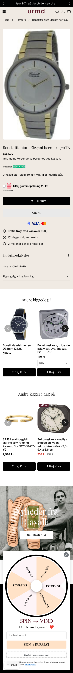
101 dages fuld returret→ (23, 237)
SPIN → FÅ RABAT (36, 644)
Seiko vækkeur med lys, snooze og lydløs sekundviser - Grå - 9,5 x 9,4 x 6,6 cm (53, 444)
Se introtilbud (36, 535)
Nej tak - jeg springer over (36, 654)
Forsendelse (24, 158)
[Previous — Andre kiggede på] (8, 328)
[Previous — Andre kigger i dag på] (8, 422)
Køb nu (36, 213)
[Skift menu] (4, 11)
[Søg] (57, 11)
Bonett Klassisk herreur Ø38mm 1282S (17, 347)
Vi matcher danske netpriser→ (27, 243)
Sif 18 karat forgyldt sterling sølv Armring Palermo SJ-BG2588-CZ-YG (19, 444)
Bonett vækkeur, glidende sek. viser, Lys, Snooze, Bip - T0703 (53, 349)
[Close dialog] (66, 554)
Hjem (6, 19)
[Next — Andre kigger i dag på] (65, 422)
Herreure (21, 19)
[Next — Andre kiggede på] (65, 328)
